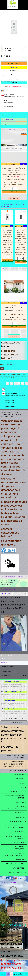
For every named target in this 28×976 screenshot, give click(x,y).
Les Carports (18, 842)
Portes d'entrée (7, 229)
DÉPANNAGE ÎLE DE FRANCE (12, 681)
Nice (22, 787)
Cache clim (19, 832)
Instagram (22, 383)
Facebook (7, 383)
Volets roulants (17, 821)
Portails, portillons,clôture (16, 807)
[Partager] (7, 75)
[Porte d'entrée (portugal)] (23, 47)
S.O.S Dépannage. (17, 723)
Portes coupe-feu (16, 872)
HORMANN (20, 859)
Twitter (11, 383)
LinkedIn (26, 383)
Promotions (14, 129)
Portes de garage (16, 792)
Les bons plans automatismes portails (14, 854)
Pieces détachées (17, 770)
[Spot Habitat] (12, 5)
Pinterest (15, 383)
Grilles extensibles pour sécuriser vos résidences (13, 827)
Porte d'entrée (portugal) (7, 231)
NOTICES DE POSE (9, 709)
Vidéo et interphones (15, 864)
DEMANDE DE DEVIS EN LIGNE (13, 692)
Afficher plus (14, 198)
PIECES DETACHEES (9, 700)
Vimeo (18, 383)
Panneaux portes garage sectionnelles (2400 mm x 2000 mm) (14, 169)
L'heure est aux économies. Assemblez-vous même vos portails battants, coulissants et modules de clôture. (13, 940)
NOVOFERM (20, 802)
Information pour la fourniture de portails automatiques (11, 414)
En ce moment (5, 268)
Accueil (14, 305)
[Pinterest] (11, 75)
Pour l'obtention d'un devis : (11, 542)
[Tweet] (9, 75)
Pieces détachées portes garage (14, 797)
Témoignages (18, 775)
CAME (22, 783)
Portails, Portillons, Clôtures (14, 925)
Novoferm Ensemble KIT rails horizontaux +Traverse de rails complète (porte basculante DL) (14, 309)
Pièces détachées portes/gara (14, 167)
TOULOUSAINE (19, 813)
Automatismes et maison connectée (14, 837)
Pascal (14, 920)
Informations (6, 675)
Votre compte (7, 667)
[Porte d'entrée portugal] (14, 27)
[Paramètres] (25, 4)
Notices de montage (9, 882)
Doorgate (20, 817)
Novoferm (20, 779)
